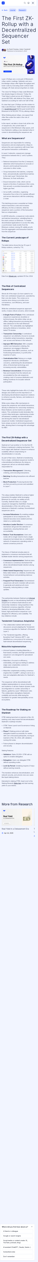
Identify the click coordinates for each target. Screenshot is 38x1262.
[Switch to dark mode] (33, 3)
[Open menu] (28, 3)
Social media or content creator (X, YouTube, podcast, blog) (15, 1241)
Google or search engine (12, 1236)
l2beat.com (12, 276)
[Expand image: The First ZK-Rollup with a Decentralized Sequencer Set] (18, 64)
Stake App (17, 783)
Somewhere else (9, 1252)
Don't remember (9, 1256)
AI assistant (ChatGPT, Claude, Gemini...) (17, 1247)
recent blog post (10, 109)
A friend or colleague (10, 1231)
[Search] (25, 3)
